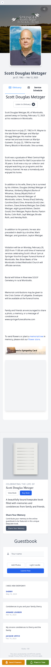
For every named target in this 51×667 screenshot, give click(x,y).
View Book (12, 493)
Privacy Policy (18, 656)
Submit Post (25, 571)
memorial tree (36, 336)
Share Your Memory (16, 528)
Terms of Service (32, 656)
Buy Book (26, 493)
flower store (34, 339)
